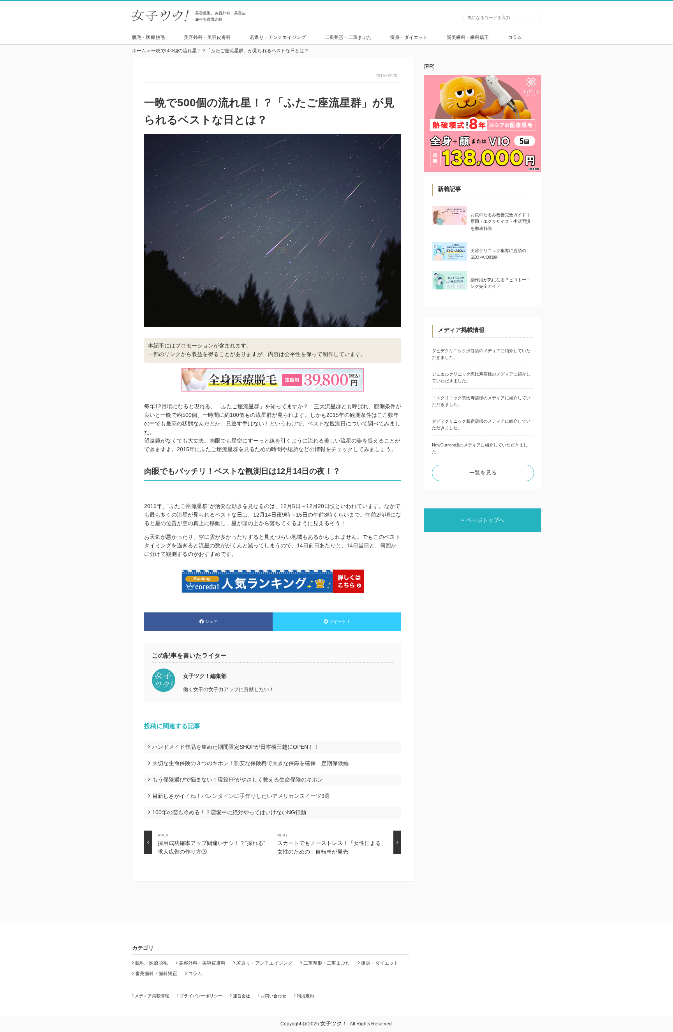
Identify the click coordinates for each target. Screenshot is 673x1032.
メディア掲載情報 (152, 995)
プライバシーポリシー (201, 995)
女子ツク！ (333, 1023)
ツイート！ (340, 621)
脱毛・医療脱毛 (148, 37)
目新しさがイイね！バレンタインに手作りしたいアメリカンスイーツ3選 (241, 796)
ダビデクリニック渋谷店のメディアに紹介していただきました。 (481, 354)
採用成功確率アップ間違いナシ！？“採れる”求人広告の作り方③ (211, 843)
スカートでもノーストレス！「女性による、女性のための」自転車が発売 (331, 843)
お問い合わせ (273, 995)
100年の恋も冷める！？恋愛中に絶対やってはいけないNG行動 (229, 812)
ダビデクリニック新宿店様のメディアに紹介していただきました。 (481, 424)
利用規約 (305, 995)
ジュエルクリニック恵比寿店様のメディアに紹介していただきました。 (481, 377)
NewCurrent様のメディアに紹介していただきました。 (480, 448)
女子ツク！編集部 (205, 676)
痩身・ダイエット (409, 37)
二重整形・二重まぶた (348, 37)
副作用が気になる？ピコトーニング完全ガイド (500, 283)
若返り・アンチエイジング (278, 37)
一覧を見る (483, 472)
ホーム (139, 50)
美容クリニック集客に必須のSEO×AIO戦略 (498, 253)
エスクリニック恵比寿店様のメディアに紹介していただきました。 (481, 401)
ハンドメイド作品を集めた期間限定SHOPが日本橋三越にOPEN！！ (235, 747)
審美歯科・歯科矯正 (468, 37)
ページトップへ (485, 520)
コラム (515, 37)
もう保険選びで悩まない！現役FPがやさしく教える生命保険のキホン (237, 779)
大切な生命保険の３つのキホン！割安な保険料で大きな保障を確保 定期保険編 (250, 763)
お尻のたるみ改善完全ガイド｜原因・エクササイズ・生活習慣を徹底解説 (500, 221)
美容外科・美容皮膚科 (207, 37)
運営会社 (241, 995)
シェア (211, 621)
